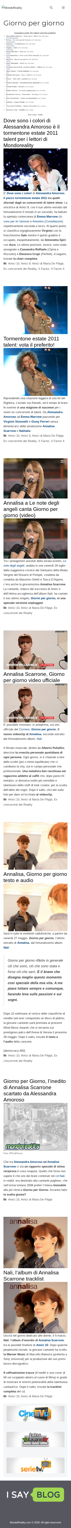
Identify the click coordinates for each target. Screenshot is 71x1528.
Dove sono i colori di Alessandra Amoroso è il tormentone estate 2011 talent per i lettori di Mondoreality (31, 133)
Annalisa (35, 734)
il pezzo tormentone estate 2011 (25, 198)
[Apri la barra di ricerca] (51, 7)
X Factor (43, 268)
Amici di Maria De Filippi (47, 263)
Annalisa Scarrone (51, 1340)
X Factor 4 (57, 268)
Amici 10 (13, 263)
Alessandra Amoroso (28, 1162)
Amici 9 (26, 263)
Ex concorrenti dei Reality (20, 268)
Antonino (38, 221)
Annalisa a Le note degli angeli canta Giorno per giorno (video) (31, 509)
